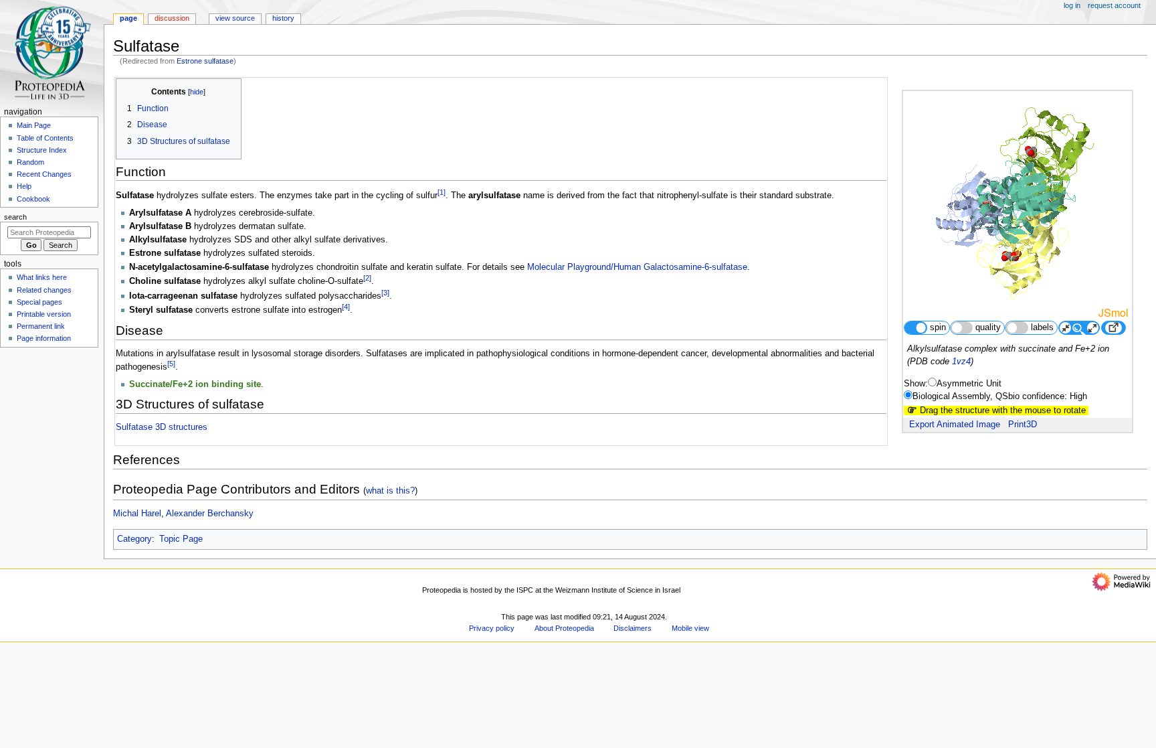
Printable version (44, 314)
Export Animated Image (954, 424)
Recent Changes (44, 174)
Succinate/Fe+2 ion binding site (195, 384)
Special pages (39, 302)
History (283, 18)
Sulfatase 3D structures (161, 427)
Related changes (44, 290)
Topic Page (181, 539)
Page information (44, 338)
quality (988, 327)
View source (235, 18)
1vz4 (961, 361)
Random (30, 162)
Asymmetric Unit (969, 383)
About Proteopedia (564, 628)
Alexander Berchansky (210, 513)
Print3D (1022, 424)
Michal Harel (137, 513)
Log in (1072, 5)
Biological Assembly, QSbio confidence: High (999, 396)
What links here (42, 277)
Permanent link (41, 326)
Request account (1114, 5)
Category (134, 539)
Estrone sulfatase (205, 61)
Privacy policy (491, 628)
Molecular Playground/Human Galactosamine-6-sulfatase (637, 267)
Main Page (34, 125)
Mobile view (690, 628)
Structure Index (42, 150)
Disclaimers (632, 628)
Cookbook (33, 199)
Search (15, 217)
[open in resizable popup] (1113, 328)
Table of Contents (45, 138)
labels (1042, 327)
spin (938, 327)
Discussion (172, 18)
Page (128, 18)
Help (24, 186)
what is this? (390, 490)
